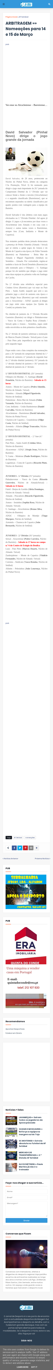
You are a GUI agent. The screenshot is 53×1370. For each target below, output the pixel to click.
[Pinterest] (25, 848)
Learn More (22, 1367)
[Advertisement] (26, 73)
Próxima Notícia (42, 858)
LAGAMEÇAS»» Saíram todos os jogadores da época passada (31, 1120)
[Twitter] (19, 848)
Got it (34, 1367)
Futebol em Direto (14, 1033)
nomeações (30, 837)
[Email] (31, 848)
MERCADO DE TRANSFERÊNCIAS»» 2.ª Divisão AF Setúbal (30, 1155)
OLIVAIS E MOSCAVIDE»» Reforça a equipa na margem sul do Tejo (31, 1132)
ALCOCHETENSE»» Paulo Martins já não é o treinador (31, 1167)
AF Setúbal (23, 17)
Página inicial (11, 17)
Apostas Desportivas (15, 1029)
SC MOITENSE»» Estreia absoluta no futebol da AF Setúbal (32, 1144)
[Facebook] (14, 848)
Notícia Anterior (11, 858)
